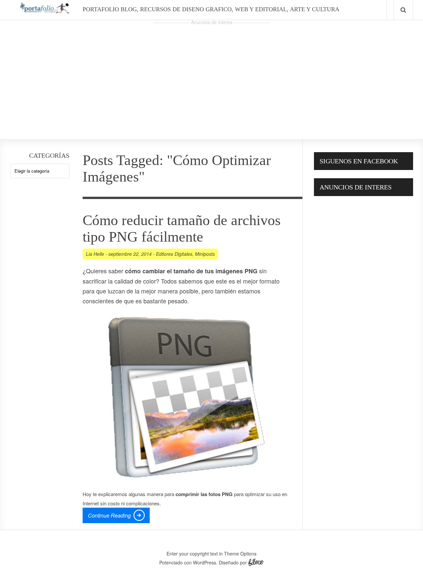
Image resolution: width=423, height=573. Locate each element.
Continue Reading (109, 515)
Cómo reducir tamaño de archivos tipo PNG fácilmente (182, 228)
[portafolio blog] (44, 11)
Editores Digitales (174, 254)
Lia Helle (95, 254)
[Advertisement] (211, 73)
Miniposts (205, 254)
